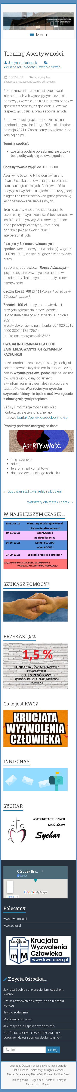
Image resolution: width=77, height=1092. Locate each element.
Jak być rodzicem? (15, 1012)
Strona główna (20, 1079)
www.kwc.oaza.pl (15, 919)
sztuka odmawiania (45, 81)
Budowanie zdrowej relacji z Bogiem (32, 491)
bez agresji (40, 77)
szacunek (28, 81)
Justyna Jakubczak (22, 63)
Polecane (28, 67)
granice (18, 81)
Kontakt (50, 1079)
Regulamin (37, 1079)
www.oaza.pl (12, 925)
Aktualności (12, 67)
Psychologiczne (48, 67)
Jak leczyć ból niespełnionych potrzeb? (29, 1026)
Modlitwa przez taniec (18, 1019)
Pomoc (46, 1084)
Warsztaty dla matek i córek (50, 502)
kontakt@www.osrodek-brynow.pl (42, 418)
